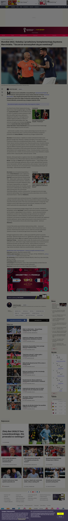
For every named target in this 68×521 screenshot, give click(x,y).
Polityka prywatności (21, 519)
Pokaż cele (60, 516)
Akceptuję (60, 513)
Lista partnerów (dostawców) (36, 516)
